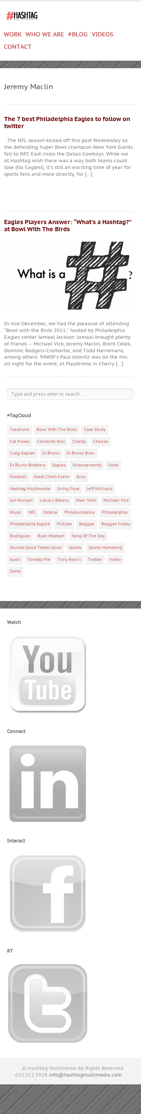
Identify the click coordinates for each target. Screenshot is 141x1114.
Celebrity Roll (51, 441)
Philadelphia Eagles (30, 524)
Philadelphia (114, 512)
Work (13, 33)
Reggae (86, 524)
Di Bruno (50, 453)
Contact (18, 46)
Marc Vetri (86, 500)
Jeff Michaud (99, 488)
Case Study (95, 429)
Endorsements (87, 465)
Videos (102, 34)
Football (18, 476)
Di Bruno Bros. (81, 453)
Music (15, 512)
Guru (81, 476)
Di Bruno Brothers (27, 465)
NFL (32, 512)
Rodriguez (20, 536)
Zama (15, 571)
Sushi (15, 559)
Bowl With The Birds (56, 429)
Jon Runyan (21, 500)
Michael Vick (116, 500)
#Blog (78, 34)
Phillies (64, 524)
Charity (79, 441)
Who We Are (45, 34)
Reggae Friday (116, 524)
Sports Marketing (105, 547)
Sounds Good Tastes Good (36, 547)
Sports (75, 547)
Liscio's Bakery (54, 500)
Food (113, 465)
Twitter (95, 559)
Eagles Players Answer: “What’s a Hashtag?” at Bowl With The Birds (68, 226)
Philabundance (79, 512)
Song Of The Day (88, 536)
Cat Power (20, 441)
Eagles (58, 465)
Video (115, 559)
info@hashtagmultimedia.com (85, 1075)
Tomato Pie (38, 559)
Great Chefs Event (51, 476)
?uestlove (19, 429)
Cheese (100, 441)
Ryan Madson (51, 536)
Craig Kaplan (22, 453)
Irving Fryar (68, 488)
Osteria (50, 512)
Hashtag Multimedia (30, 488)
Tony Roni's (69, 559)
